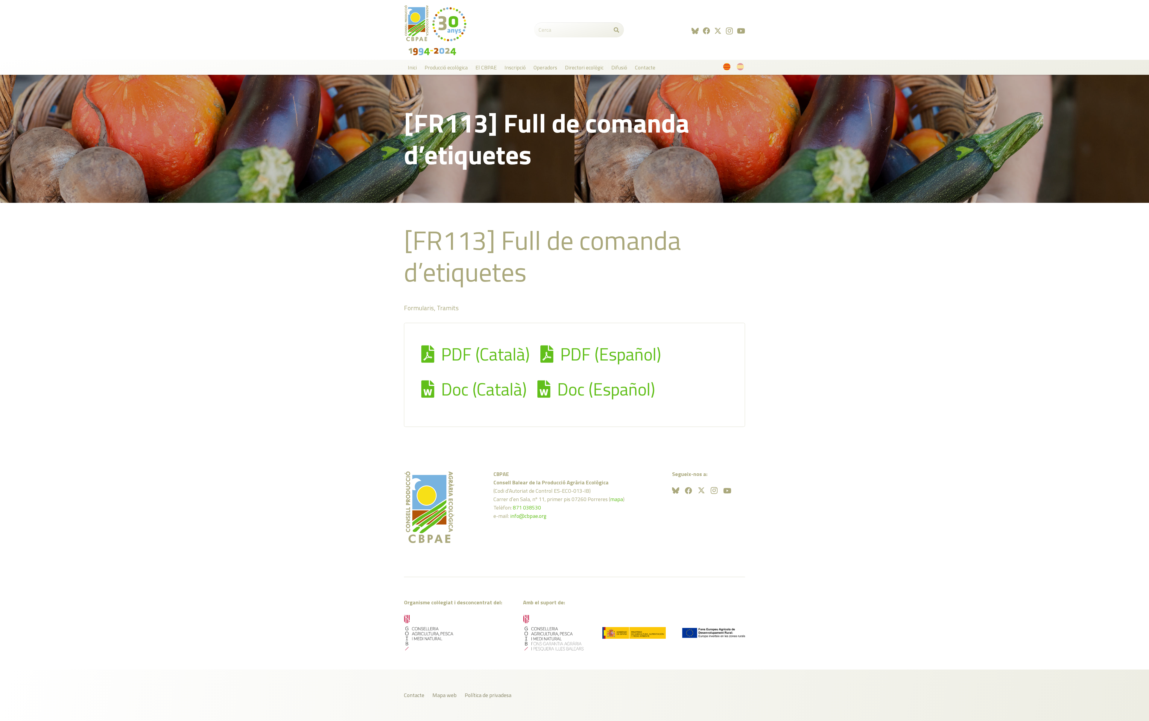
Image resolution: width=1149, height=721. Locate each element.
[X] (717, 31)
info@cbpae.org (528, 516)
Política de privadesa (488, 695)
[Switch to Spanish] (741, 68)
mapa (616, 499)
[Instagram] (729, 31)
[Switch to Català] (727, 68)
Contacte (414, 695)
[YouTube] (741, 30)
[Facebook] (706, 30)
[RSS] (695, 30)
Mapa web (444, 695)
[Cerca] (616, 29)
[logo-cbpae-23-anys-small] (435, 29)
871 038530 (527, 508)
